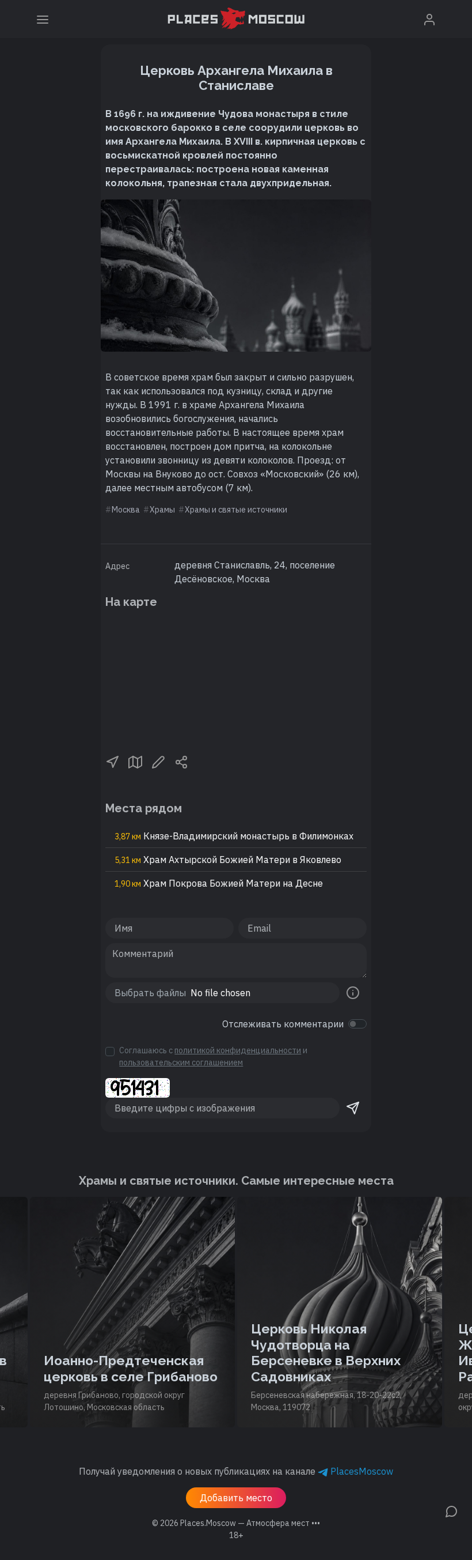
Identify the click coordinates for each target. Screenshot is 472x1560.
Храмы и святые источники (236, 509)
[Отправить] (353, 1108)
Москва (126, 509)
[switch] (357, 1023)
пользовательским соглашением (181, 1062)
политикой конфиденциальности (237, 1050)
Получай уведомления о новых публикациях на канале (236, 1471)
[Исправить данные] (158, 761)
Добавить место (236, 1498)
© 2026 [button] (236, 1523)
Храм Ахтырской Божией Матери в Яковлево (228, 859)
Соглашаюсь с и (213, 1056)
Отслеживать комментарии (283, 1024)
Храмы (162, 509)
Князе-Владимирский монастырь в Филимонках (234, 836)
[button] (112, 761)
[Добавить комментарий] (451, 1510)
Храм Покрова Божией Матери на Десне (219, 883)
